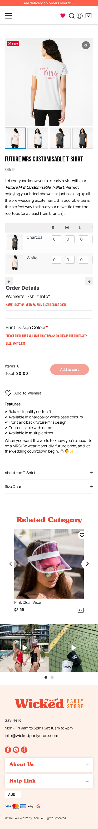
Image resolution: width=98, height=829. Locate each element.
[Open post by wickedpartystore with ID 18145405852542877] (24, 648)
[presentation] (11, 564)
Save (15, 43)
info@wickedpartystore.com (31, 735)
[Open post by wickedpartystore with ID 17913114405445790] (73, 648)
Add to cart (69, 369)
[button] (6, 572)
